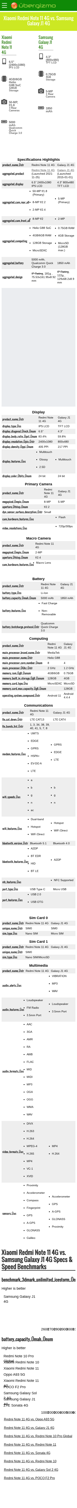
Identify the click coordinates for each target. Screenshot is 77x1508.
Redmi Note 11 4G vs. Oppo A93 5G (29, 1419)
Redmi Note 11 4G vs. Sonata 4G (27, 1453)
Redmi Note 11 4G (7, 47)
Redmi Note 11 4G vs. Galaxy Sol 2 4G (31, 1469)
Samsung (45, 37)
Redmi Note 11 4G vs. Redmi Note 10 (30, 1461)
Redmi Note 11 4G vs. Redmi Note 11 (30, 1444)
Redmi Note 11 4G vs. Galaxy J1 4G (29, 1427)
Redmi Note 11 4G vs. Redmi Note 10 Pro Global (38, 1436)
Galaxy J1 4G (45, 44)
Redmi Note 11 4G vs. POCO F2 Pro (29, 1478)
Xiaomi (7, 37)
